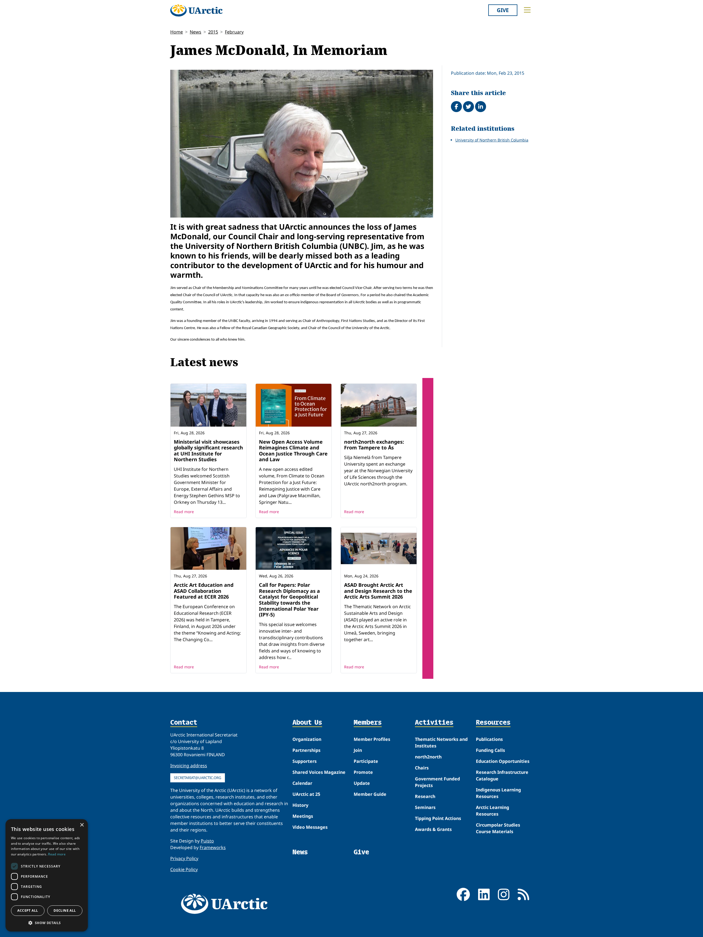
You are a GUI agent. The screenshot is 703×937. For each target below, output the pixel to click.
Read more (184, 511)
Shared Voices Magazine (318, 772)
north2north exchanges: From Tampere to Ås (374, 444)
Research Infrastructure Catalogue (502, 775)
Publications (489, 739)
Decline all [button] (65, 910)
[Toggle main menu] (527, 9)
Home (176, 32)
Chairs (422, 768)
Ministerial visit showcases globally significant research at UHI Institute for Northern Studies (208, 450)
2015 (213, 32)
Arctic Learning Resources (492, 810)
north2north (428, 757)
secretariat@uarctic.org (197, 777)
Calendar (302, 783)
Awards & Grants (433, 829)
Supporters (304, 761)
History (300, 805)
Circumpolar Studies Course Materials (498, 828)
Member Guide (370, 794)
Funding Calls (490, 750)
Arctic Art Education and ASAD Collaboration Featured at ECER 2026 (203, 591)
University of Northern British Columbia (491, 140)
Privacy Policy (184, 858)
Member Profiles (372, 739)
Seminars (425, 807)
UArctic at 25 (306, 794)
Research (425, 796)
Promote (363, 772)
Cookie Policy (184, 869)
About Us (307, 722)
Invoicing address (188, 766)
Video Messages (310, 827)
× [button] (82, 825)
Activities (434, 722)
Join (358, 750)
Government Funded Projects (437, 782)
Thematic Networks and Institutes (441, 742)
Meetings (302, 816)
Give (503, 10)
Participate (366, 761)
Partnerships (306, 750)
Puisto (207, 841)
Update (362, 783)
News (195, 32)
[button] (46, 922)
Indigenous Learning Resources (498, 793)
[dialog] (46, 875)
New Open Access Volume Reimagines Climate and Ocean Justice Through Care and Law (293, 450)
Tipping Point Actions (438, 818)
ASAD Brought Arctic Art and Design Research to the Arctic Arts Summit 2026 (378, 591)
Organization (306, 739)
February (234, 32)
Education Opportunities (502, 761)
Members (368, 722)
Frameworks (213, 847)
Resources (493, 722)
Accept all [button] (27, 910)
